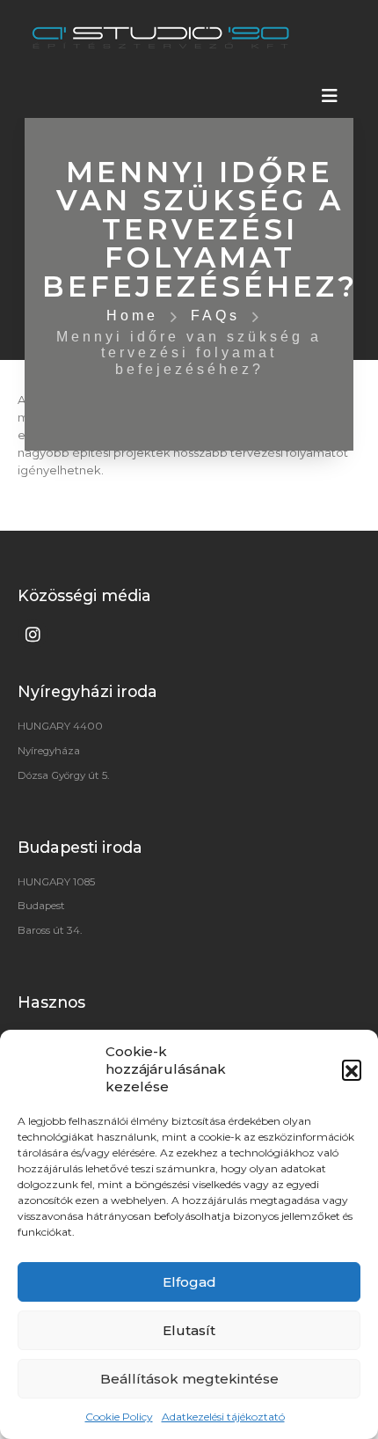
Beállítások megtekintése (189, 1378)
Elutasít (189, 1330)
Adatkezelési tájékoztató (223, 1416)
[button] (351, 1069)
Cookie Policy (119, 1416)
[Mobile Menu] (329, 96)
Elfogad (189, 1282)
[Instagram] (32, 634)
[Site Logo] (161, 37)
